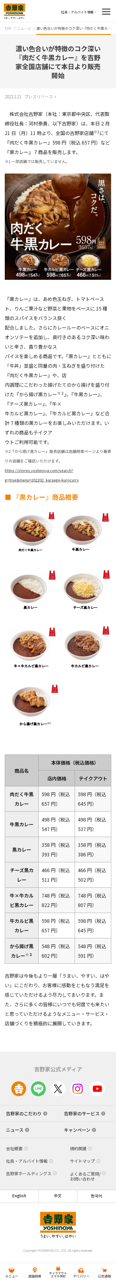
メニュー (11, 1276)
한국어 (96, 1196)
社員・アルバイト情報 (77, 12)
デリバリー (81, 1276)
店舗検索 (34, 1276)
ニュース (24, 28)
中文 (58, 1196)
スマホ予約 (58, 1274)
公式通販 (104, 1276)
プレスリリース (38, 96)
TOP (8, 28)
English (19, 1196)
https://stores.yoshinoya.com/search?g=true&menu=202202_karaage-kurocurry (42, 475)
